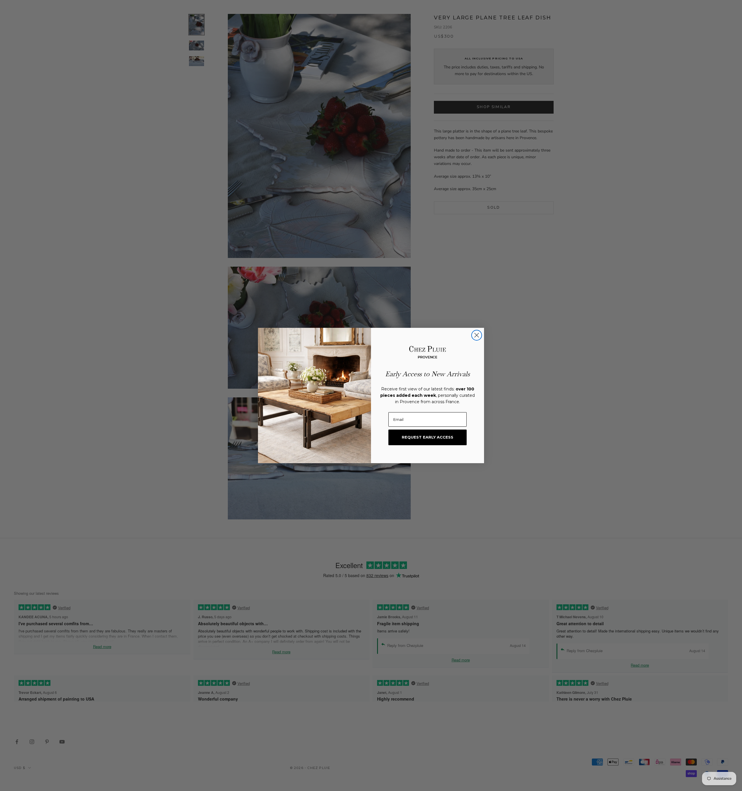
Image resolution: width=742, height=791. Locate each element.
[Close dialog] (477, 335)
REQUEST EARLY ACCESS (427, 437)
